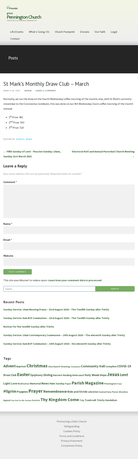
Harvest (57, 375)
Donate (84, 31)
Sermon (28, 400)
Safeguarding (71, 426)
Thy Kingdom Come (59, 399)
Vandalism (111, 400)
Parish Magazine (88, 383)
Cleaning (65, 366)
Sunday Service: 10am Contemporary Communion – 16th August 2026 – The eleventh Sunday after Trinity (64, 335)
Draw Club (9, 375)
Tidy (81, 400)
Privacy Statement (71, 440)
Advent (9, 365)
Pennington (110, 383)
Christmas (37, 366)
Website (8, 255)
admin (27, 90)
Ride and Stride (77, 392)
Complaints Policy (71, 445)
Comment (10, 182)
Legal (114, 31)
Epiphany (36, 375)
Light (6, 383)
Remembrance (55, 391)
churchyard (54, 366)
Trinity (101, 400)
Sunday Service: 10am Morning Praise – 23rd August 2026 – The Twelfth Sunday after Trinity (56, 309)
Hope (103, 375)
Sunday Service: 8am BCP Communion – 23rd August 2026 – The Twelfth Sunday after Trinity (56, 318)
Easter (23, 374)
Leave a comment (46, 90)
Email (7, 239)
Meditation (23, 383)
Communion (75, 367)
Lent (124, 374)
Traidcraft (90, 400)
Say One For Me (17, 400)
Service (36, 400)
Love (14, 383)
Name (7, 223)
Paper (68, 383)
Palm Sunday (56, 383)
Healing (67, 375)
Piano (119, 384)
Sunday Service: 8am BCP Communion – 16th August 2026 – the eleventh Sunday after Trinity (57, 343)
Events (20, 139)
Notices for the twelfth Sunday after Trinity (28, 326)
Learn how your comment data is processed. (75, 280)
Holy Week (92, 375)
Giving (48, 375)
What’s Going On (39, 31)
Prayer (35, 391)
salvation (93, 391)
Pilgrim (9, 391)
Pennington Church (24, 17)
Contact (15, 38)
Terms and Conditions (71, 436)
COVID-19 (124, 366)
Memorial (35, 383)
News (29, 139)
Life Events (16, 31)
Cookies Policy (71, 431)
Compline (111, 366)
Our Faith (99, 31)
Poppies (22, 392)
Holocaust (78, 375)
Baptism (21, 366)
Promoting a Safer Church (72, 421)
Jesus (113, 374)
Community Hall (93, 366)
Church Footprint (65, 31)
